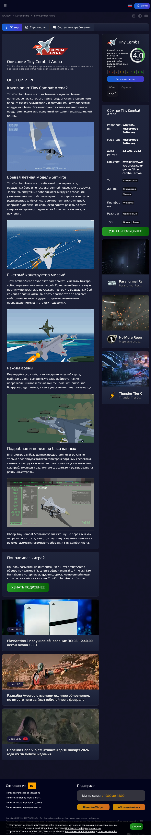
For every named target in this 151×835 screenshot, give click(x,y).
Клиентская (130, 180)
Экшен (127, 194)
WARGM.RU (33, 818)
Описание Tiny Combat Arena (34, 61)
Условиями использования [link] (80, 831)
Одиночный (130, 213)
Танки (136, 222)
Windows (128, 202)
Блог (112, 93)
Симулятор (129, 189)
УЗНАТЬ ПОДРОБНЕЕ (28, 587)
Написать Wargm (93, 807)
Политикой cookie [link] (107, 831)
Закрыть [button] (136, 826)
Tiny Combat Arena (131, 42)
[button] (5, 6)
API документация (129, 807)
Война (127, 222)
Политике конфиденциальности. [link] (83, 828)
